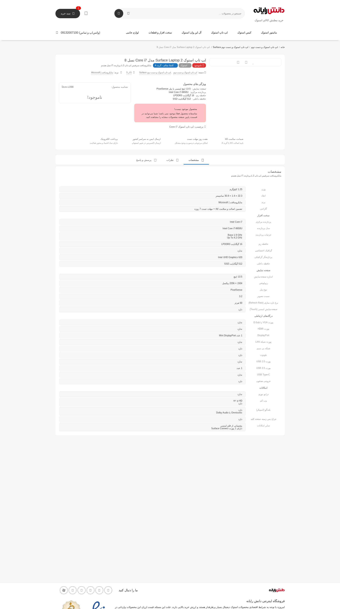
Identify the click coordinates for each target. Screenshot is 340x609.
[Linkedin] (72, 590)
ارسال (246, 62)
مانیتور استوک (269, 32)
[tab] (196, 160)
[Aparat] (64, 590)
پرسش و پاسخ (144, 160)
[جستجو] (118, 13)
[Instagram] (108, 590)
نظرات (170, 160)
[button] (83, 32)
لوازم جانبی (132, 32)
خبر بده (238, 62)
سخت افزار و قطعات (160, 32)
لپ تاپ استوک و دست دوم (264, 47)
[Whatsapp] (90, 590)
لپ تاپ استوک (219, 32)
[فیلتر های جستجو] (128, 13)
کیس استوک (244, 32)
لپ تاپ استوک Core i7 (181, 126)
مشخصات (194, 160)
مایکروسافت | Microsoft (102, 72)
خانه (283, 47)
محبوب (253, 62)
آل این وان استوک (191, 32)
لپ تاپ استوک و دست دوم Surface (230, 47)
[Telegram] (81, 590)
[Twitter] (99, 590)
